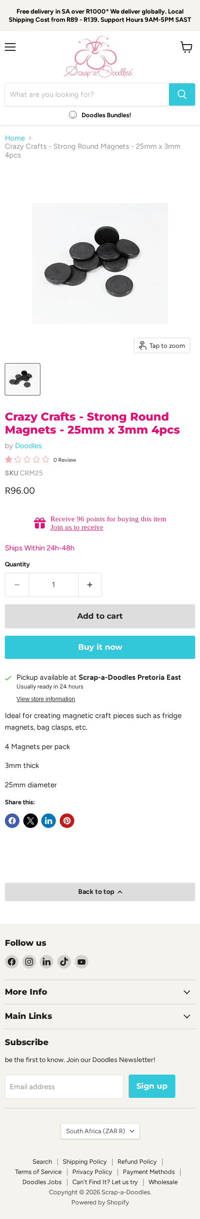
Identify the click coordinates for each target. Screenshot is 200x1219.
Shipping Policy (85, 1161)
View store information (46, 699)
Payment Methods (149, 1171)
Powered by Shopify (100, 1202)
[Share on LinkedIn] (48, 820)
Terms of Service (38, 1171)
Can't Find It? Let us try (105, 1182)
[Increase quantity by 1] (90, 585)
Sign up (151, 1086)
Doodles (28, 445)
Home (15, 138)
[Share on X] (30, 820)
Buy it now (100, 647)
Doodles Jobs (42, 1182)
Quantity (17, 564)
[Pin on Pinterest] (67, 820)
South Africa (95, 1131)
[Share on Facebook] (12, 820)
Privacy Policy (92, 1171)
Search (42, 1161)
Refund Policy (137, 1161)
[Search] (182, 94)
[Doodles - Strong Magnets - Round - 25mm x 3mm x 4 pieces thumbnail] (22, 379)
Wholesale (163, 1182)
